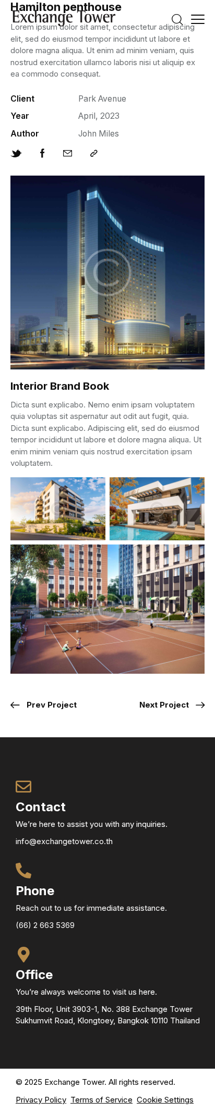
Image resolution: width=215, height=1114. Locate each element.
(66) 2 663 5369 (45, 925)
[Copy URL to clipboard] (94, 153)
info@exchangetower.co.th (64, 841)
